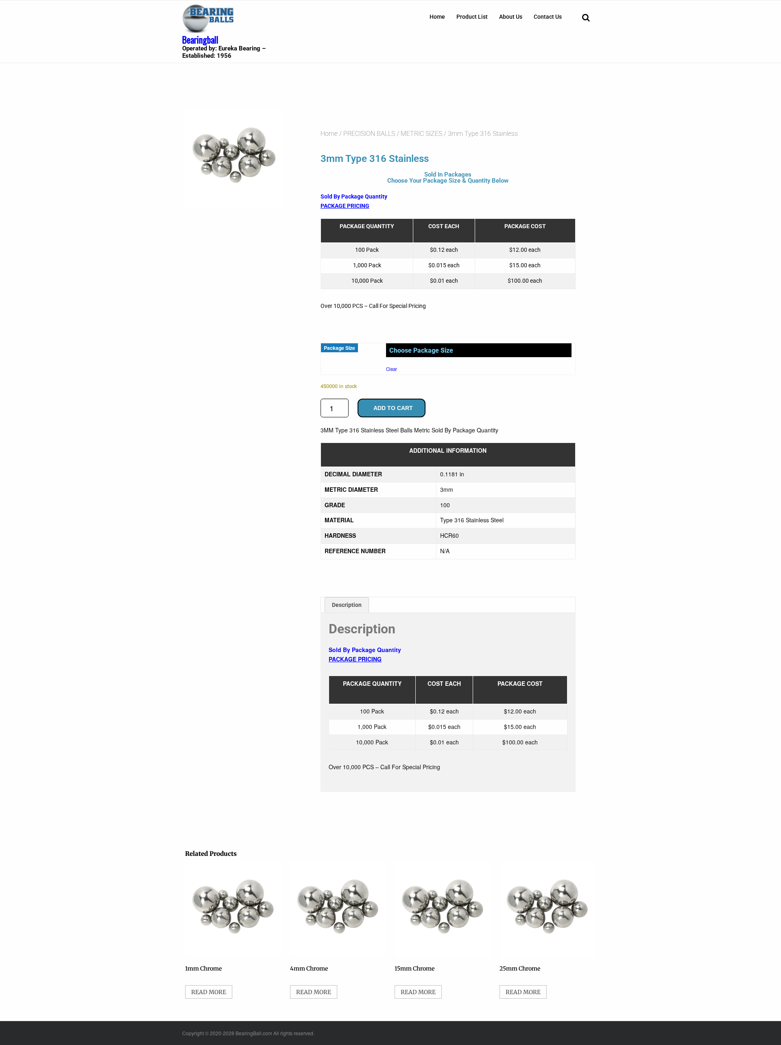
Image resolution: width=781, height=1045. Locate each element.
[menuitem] (437, 16)
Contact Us (548, 16)
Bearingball (200, 39)
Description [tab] (347, 605)
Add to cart (393, 408)
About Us (510, 16)
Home (437, 16)
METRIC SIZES (421, 133)
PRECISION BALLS (369, 133)
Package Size (339, 347)
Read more (208, 992)
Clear (391, 369)
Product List (472, 16)
